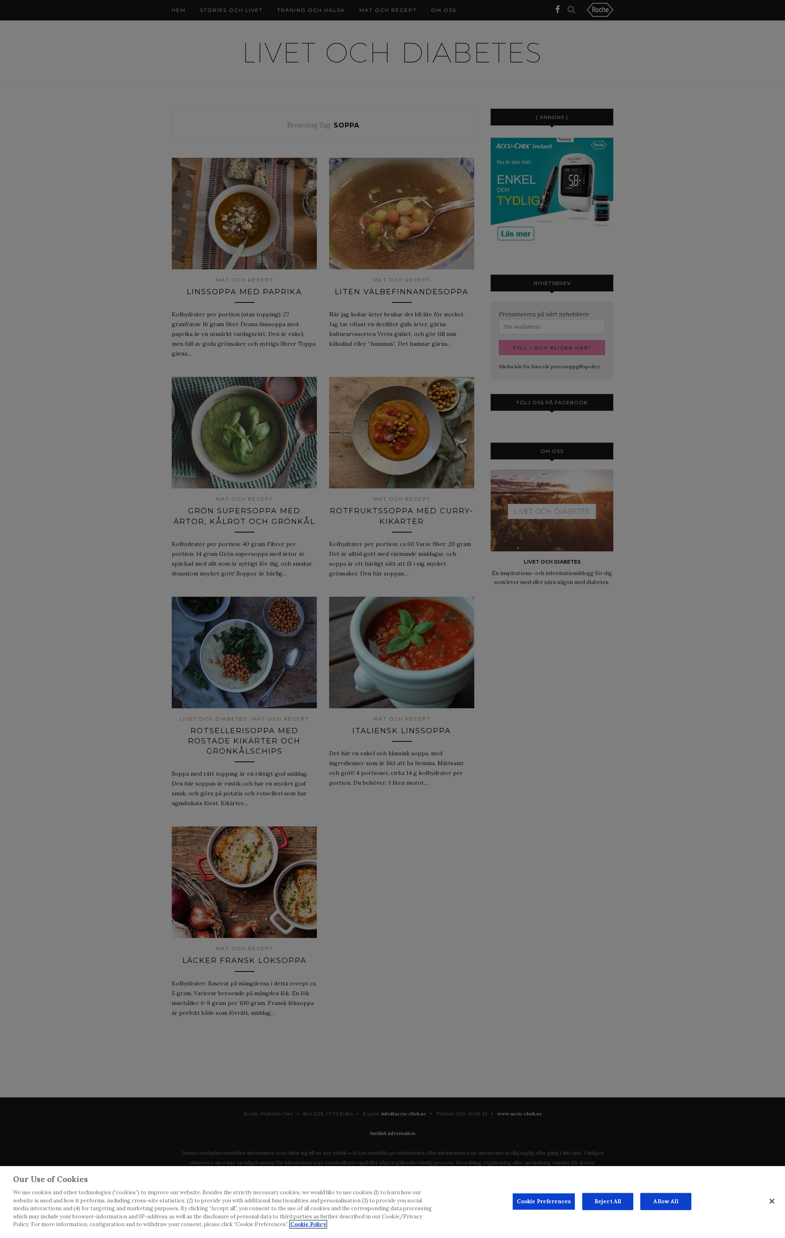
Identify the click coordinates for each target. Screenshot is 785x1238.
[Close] (772, 1201)
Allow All (665, 1201)
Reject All (607, 1201)
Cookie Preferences (544, 1201)
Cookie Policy (308, 1224)
